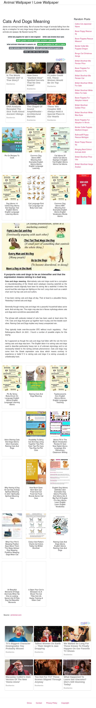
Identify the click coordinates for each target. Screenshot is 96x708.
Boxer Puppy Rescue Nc (83, 143)
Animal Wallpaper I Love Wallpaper (31, 2)
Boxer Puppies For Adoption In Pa (82, 69)
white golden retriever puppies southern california (36, 40)
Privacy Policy (51, 703)
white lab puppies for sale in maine (51, 44)
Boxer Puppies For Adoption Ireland (82, 99)
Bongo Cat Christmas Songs (83, 54)
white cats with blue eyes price (36, 52)
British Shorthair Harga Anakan (84, 165)
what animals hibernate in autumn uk (21, 44)
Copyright (65, 703)
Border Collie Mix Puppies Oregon (81, 47)
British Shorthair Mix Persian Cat (83, 76)
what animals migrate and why (21, 48)
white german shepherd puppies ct (49, 48)
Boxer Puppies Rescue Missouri (84, 39)
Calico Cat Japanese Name (83, 25)
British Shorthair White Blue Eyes (84, 113)
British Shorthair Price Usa (83, 158)
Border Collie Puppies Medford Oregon (83, 128)
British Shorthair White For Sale (84, 84)
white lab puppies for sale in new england (24, 37)
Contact (39, 703)
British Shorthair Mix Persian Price (83, 62)
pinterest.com (16, 615)
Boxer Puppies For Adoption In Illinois (82, 121)
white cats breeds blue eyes (53, 37)
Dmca (29, 703)
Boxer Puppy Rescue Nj (83, 32)
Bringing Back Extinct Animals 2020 (83, 150)
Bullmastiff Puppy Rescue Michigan (82, 135)
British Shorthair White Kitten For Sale (84, 91)
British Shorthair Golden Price (81, 106)
